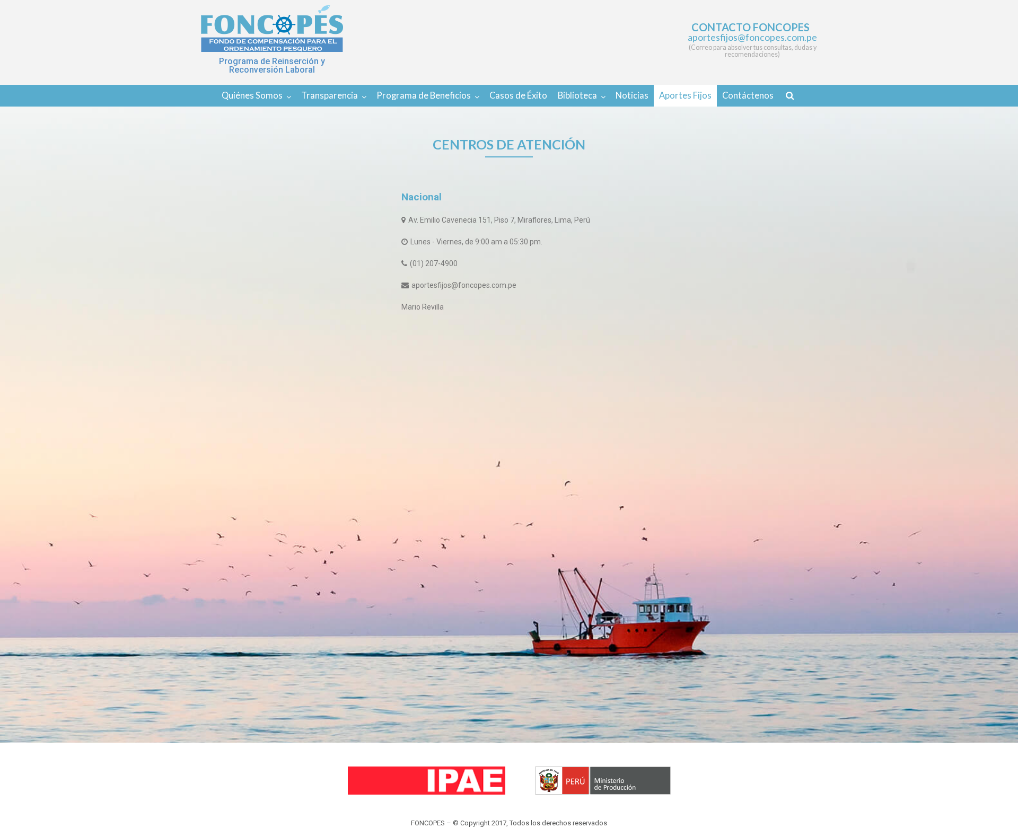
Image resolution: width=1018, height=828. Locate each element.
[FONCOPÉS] (272, 28)
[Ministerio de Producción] (603, 781)
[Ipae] (426, 781)
